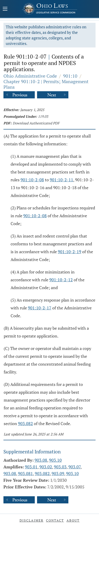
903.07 (74, 467)
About (73, 520)
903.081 (25, 473)
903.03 (60, 467)
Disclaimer (32, 520)
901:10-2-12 (61, 279)
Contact (55, 520)
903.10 (55, 460)
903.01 (31, 467)
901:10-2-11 (61, 179)
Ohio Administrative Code (30, 76)
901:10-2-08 (32, 179)
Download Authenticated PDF (36, 123)
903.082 (25, 423)
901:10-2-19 (69, 251)
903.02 (45, 467)
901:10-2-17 (39, 308)
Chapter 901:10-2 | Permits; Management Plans (45, 84)
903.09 (58, 473)
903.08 (41, 460)
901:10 (70, 76)
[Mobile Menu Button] (5, 9)
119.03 (43, 116)
